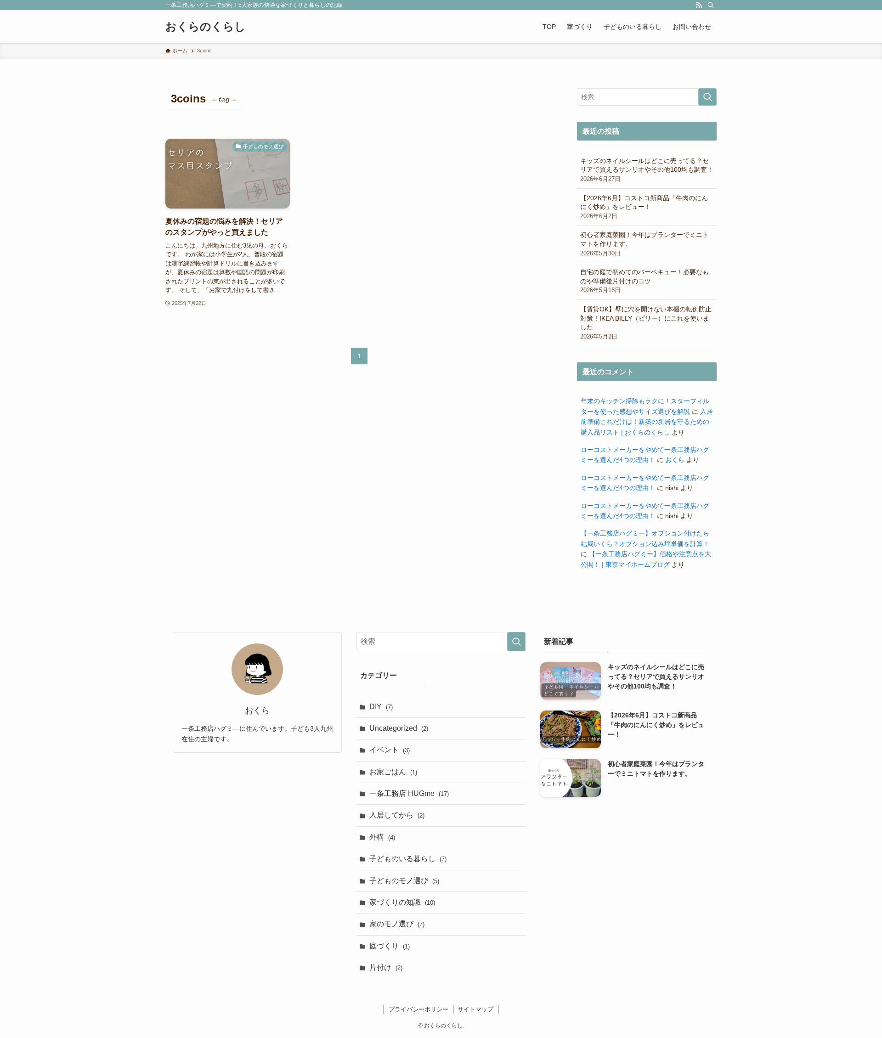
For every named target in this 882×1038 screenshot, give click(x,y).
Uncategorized (398, 728)
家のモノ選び (396, 924)
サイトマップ (475, 1009)
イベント (389, 750)
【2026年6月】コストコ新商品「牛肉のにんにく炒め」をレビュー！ (644, 207)
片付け (385, 967)
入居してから (396, 815)
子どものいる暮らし (408, 859)
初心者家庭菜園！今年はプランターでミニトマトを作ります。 (644, 243)
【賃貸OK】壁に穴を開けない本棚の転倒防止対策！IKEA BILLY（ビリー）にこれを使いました (646, 322)
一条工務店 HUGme (409, 793)
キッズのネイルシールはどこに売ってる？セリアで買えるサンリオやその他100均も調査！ (646, 169)
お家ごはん (393, 772)
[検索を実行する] (707, 97)
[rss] (699, 5)
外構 (382, 837)
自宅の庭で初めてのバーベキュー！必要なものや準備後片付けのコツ (644, 280)
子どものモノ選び (404, 881)
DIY (381, 707)
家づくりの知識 (402, 902)
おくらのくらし (205, 26)
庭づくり (389, 946)
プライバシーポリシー (418, 1009)
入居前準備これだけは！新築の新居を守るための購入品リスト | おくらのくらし (647, 422)
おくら (674, 459)
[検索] (711, 5)
